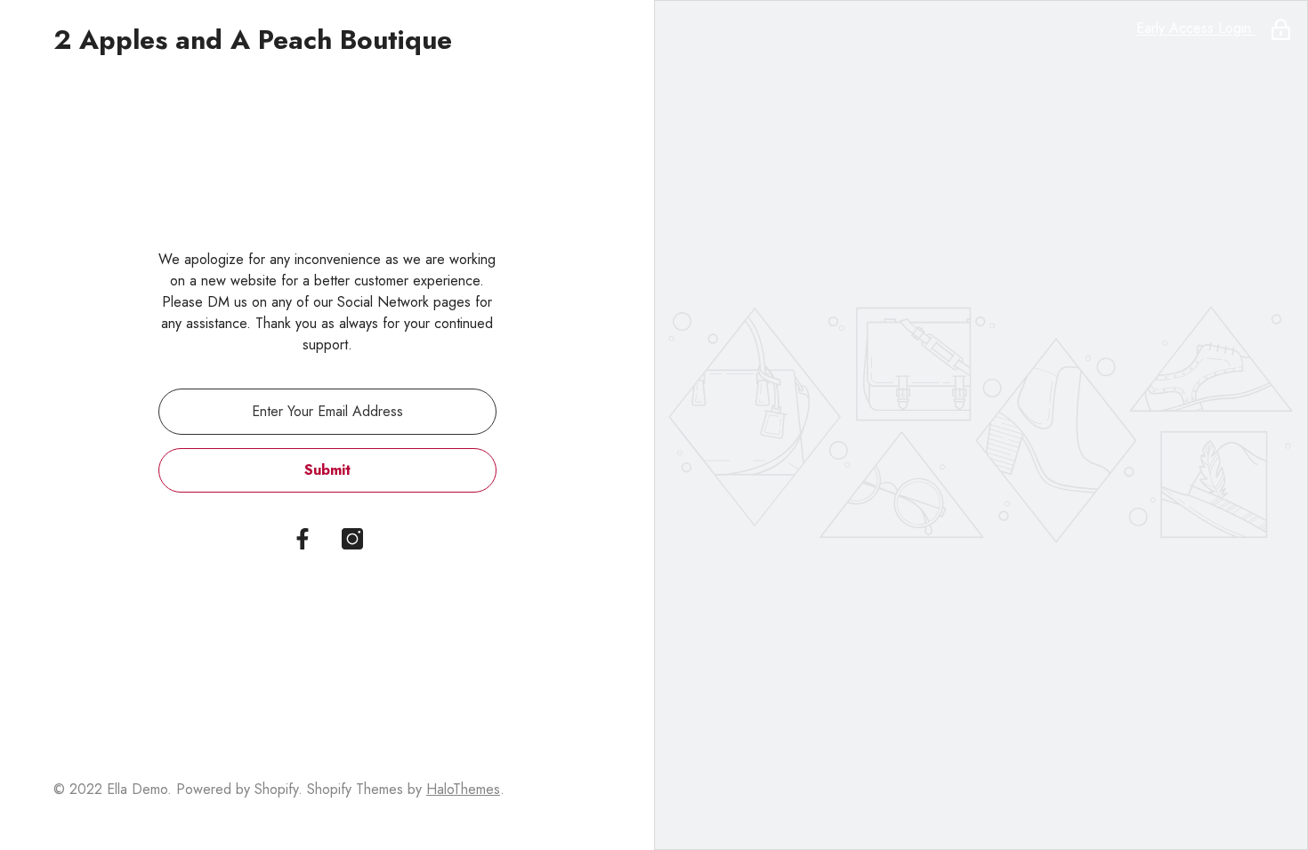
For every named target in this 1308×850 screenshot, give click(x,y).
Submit (327, 470)
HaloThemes (463, 789)
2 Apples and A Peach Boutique (252, 40)
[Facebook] (302, 538)
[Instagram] (352, 538)
